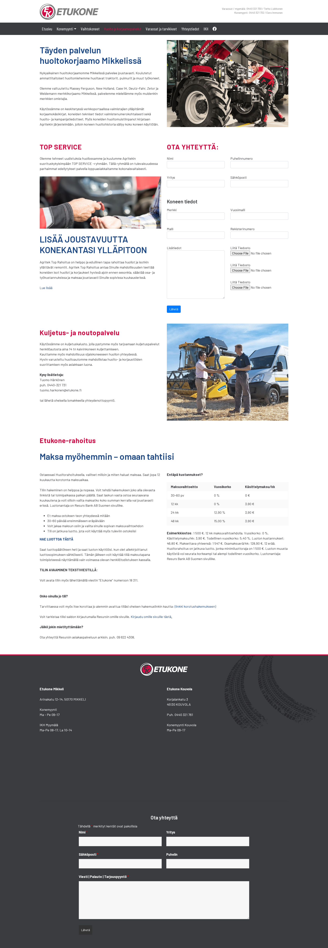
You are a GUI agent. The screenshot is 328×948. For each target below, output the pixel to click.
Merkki (172, 210)
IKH (205, 28)
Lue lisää (46, 288)
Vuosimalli (237, 210)
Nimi (170, 158)
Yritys (171, 177)
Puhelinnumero (241, 158)
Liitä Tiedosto (240, 248)
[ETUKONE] (69, 11)
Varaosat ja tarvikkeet (161, 28)
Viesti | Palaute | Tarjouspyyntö (104, 876)
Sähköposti (238, 177)
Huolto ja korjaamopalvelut (122, 28)
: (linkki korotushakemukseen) (194, 606)
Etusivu (47, 28)
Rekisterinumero (242, 229)
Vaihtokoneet (90, 28)
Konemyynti (65, 28)
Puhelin (171, 854)
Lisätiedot (174, 248)
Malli (170, 229)
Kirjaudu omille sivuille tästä (151, 617)
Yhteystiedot (190, 28)
